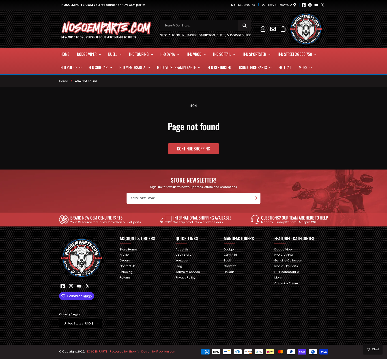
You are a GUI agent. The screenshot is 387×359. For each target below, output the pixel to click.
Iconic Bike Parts (286, 266)
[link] (100, 219)
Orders (125, 260)
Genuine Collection (288, 260)
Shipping (126, 272)
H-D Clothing (283, 254)
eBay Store (183, 254)
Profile (124, 254)
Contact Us (127, 266)
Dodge (229, 250)
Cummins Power (286, 283)
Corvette (230, 266)
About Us (182, 250)
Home (63, 81)
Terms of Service (188, 272)
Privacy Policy (185, 277)
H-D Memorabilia (286, 272)
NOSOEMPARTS (97, 351)
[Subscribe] (255, 198)
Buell (227, 260)
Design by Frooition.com (158, 351)
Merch (279, 277)
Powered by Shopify (124, 351)
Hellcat (229, 272)
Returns (125, 277)
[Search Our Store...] (244, 25)
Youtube (182, 260)
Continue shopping (193, 148)
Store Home (128, 250)
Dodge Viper (283, 250)
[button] (283, 29)
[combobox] (205, 25)
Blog (179, 266)
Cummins (231, 254)
